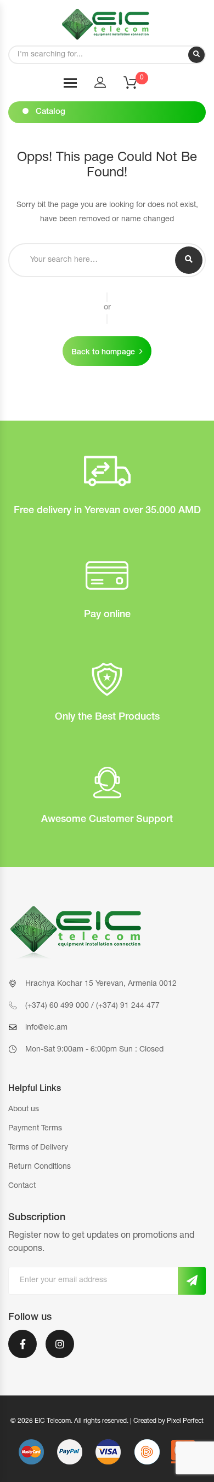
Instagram (60, 1351)
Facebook (22, 1351)
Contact (22, 1186)
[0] (137, 86)
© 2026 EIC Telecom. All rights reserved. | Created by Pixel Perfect (107, 1421)
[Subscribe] (192, 1281)
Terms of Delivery (38, 1148)
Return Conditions (39, 1167)
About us (23, 1109)
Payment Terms (35, 1129)
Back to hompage (103, 353)
